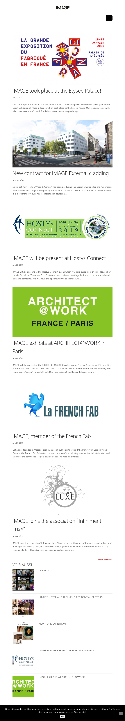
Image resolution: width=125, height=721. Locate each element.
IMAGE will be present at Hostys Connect (59, 258)
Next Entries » (105, 560)
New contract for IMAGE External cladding (60, 173)
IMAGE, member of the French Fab (51, 436)
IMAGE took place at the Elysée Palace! (56, 90)
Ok (62, 716)
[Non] (121, 713)
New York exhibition (52, 624)
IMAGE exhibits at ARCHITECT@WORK (62, 677)
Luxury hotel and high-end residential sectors (71, 597)
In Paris (44, 571)
